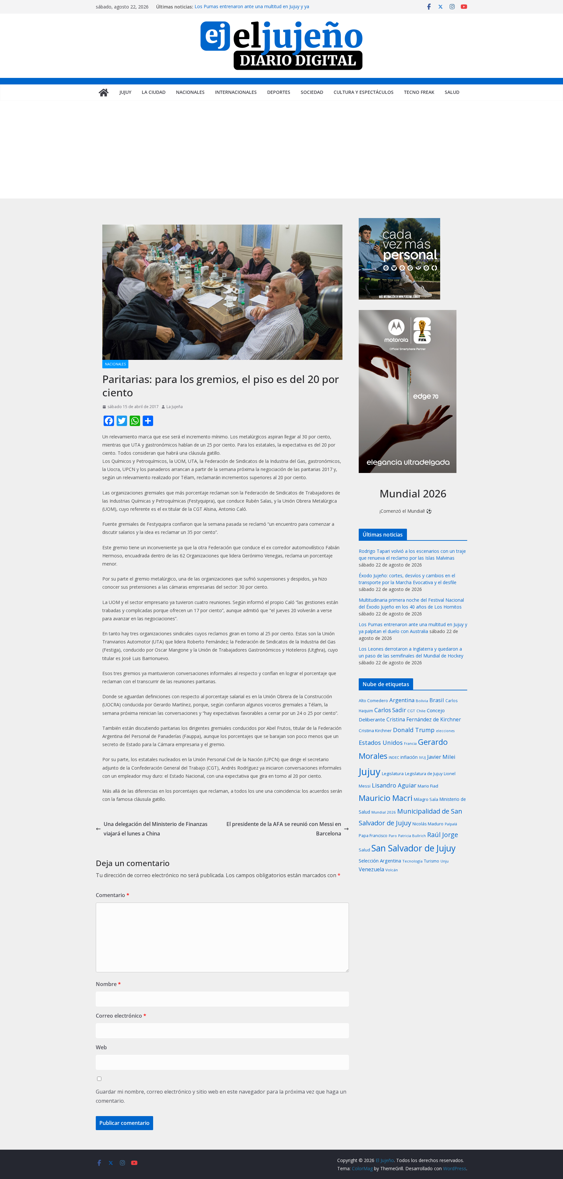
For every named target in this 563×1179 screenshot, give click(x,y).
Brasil (436, 700)
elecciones (445, 731)
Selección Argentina (380, 860)
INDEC (394, 757)
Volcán (391, 869)
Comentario (112, 895)
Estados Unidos (381, 742)
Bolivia (422, 700)
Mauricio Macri (385, 797)
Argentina (401, 700)
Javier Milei (441, 756)
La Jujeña (174, 406)
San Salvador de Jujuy (413, 848)
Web (101, 1047)
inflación (409, 757)
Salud (452, 92)
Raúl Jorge (442, 834)
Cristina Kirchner (375, 730)
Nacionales (190, 92)
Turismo (431, 861)
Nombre (108, 984)
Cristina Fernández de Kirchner (423, 719)
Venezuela (371, 869)
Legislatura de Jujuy (423, 773)
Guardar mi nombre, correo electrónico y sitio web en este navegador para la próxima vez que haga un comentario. (221, 1096)
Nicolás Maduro (427, 824)
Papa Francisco (373, 835)
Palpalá (451, 823)
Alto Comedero (373, 700)
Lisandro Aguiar (394, 785)
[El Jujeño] (103, 92)
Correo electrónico (121, 1015)
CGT (411, 710)
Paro (393, 835)
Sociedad (312, 92)
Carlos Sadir (390, 710)
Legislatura (393, 773)
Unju (444, 861)
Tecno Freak (419, 92)
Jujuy (125, 92)
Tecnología (412, 861)
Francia (410, 743)
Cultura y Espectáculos (364, 92)
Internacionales (236, 92)
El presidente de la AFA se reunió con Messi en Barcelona (283, 828)
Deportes (278, 92)
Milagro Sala (426, 799)
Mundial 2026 (383, 812)
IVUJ (422, 757)
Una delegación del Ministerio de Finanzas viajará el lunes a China (156, 828)
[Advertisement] (281, 149)
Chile (421, 710)
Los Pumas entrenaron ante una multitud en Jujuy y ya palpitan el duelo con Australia (252, 10)
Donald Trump (414, 730)
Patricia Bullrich (412, 835)
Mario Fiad (428, 786)
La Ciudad (154, 92)
